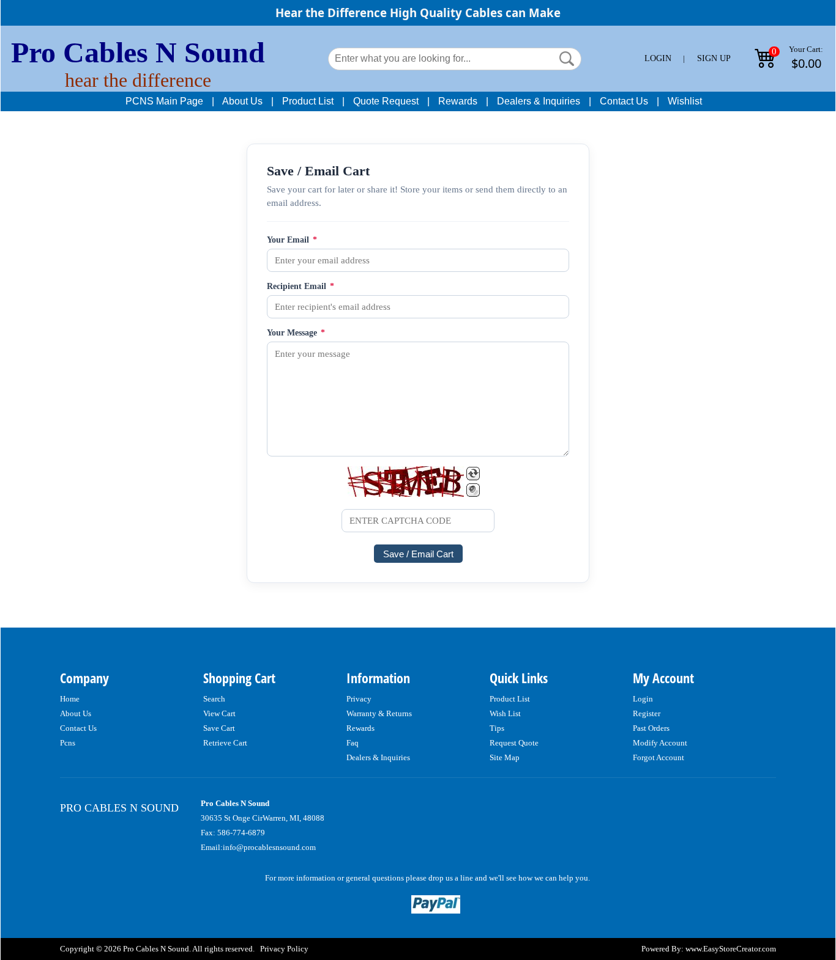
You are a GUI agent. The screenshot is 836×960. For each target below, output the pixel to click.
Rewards (457, 101)
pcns (67, 742)
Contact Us (624, 101)
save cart (219, 728)
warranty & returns (379, 713)
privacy (358, 698)
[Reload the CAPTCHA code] (473, 473)
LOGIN (657, 58)
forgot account (658, 757)
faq (352, 742)
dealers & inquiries (378, 757)
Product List (308, 101)
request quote (514, 742)
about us (75, 713)
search (214, 698)
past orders (651, 728)
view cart (219, 713)
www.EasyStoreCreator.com (730, 948)
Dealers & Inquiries (538, 101)
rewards (360, 728)
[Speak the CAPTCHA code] (473, 490)
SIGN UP (714, 58)
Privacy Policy (284, 948)
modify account (660, 742)
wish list (505, 713)
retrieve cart (225, 742)
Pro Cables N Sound (138, 52)
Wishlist (685, 101)
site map (505, 757)
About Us (242, 101)
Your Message (296, 332)
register (646, 713)
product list (510, 698)
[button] (566, 58)
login (643, 698)
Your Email (292, 239)
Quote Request (386, 101)
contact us (78, 728)
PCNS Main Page (164, 101)
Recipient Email (300, 286)
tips (497, 728)
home (70, 698)
